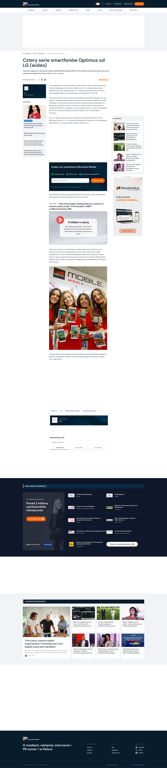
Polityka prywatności (112, 765)
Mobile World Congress (72, 411)
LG (61, 411)
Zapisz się (96, 180)
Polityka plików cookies (138, 765)
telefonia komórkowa (89, 411)
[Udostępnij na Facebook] (42, 80)
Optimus (54, 411)
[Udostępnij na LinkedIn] (45, 80)
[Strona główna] (31, 4)
